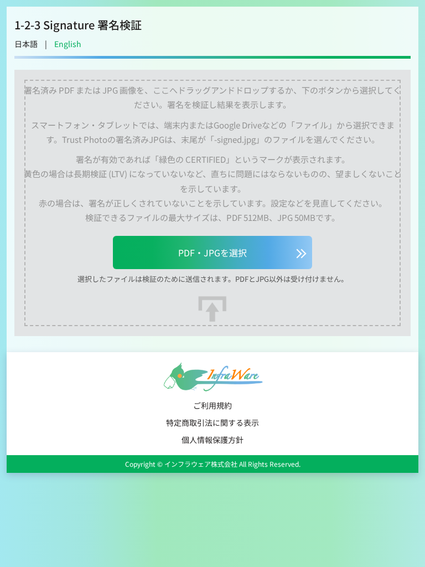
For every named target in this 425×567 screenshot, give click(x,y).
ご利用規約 (212, 405)
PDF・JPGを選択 (212, 252)
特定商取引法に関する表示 (212, 422)
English (67, 43)
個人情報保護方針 (212, 439)
